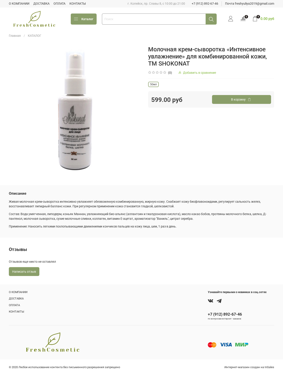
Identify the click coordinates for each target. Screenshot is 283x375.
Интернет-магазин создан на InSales (249, 367)
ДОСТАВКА (41, 3)
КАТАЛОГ (34, 35)
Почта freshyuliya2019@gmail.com (249, 3)
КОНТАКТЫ (77, 3)
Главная (15, 35)
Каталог (87, 19)
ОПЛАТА (59, 3)
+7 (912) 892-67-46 (205, 3)
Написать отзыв (24, 271)
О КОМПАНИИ (19, 3)
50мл (153, 84)
